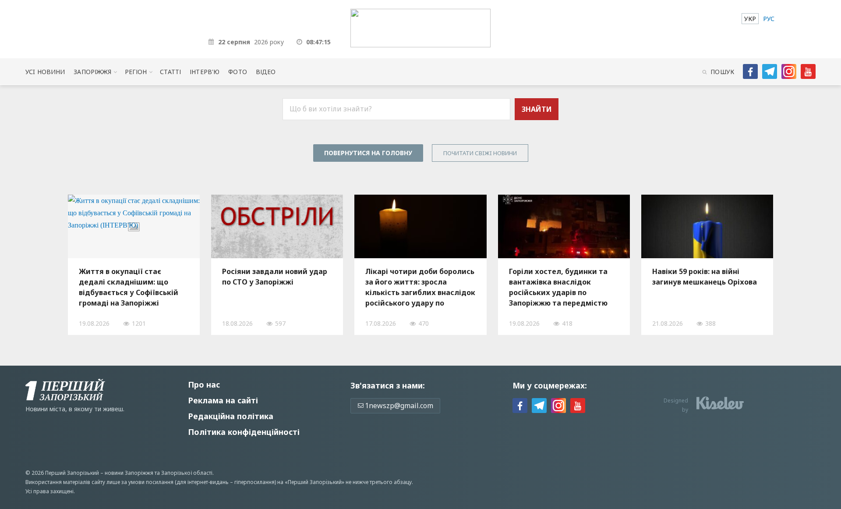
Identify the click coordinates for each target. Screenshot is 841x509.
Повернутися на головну (368, 153)
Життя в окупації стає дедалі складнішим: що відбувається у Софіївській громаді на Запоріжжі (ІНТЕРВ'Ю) (128, 287)
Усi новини (45, 72)
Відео (266, 72)
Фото (237, 72)
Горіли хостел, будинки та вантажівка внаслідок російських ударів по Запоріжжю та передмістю (558, 287)
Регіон (136, 72)
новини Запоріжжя (129, 473)
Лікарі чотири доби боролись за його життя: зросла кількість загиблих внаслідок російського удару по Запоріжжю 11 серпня (420, 287)
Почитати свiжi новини (480, 153)
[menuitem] (750, 18)
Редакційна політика (230, 416)
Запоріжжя (92, 72)
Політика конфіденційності (244, 432)
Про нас (204, 384)
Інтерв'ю (204, 72)
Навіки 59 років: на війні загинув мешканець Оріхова (704, 277)
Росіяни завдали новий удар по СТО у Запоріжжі (274, 277)
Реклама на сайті (223, 400)
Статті (170, 72)
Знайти (537, 109)
